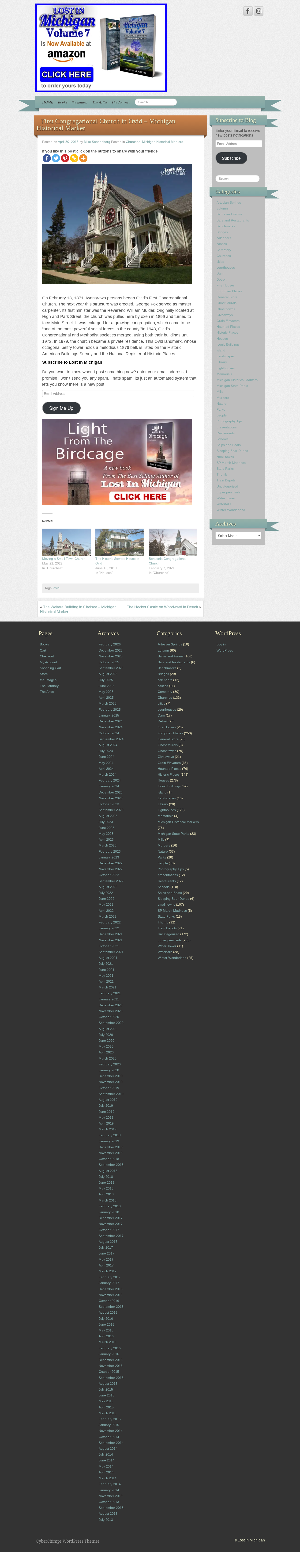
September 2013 (111, 1508)
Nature (222, 403)
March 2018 (107, 1200)
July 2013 (106, 1519)
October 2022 (109, 875)
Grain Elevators (228, 321)
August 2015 (108, 1383)
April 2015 (106, 1407)
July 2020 (106, 1035)
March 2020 (107, 1058)
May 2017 (106, 1259)
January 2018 (109, 1212)
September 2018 (111, 1165)
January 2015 (109, 1425)
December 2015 (111, 1360)
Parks (221, 409)
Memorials (224, 374)
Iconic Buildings (228, 344)
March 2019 (107, 1129)
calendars (224, 238)
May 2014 (106, 1466)
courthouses (226, 267)
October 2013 (109, 1502)
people (222, 415)
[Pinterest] (65, 158)
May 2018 (106, 1188)
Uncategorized (227, 486)
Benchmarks (226, 226)
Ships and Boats (229, 445)
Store (44, 674)
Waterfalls (224, 504)
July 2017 (106, 1247)
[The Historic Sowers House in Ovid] (119, 542)
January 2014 (109, 1490)
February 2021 (110, 993)
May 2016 (106, 1330)
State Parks (225, 468)
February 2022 (110, 922)
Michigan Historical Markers (162, 142)
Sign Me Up (61, 407)
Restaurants (226, 433)
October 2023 (109, 804)
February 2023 (110, 851)
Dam (220, 273)
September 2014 (111, 1443)
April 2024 (106, 768)
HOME (47, 101)
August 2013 (108, 1513)
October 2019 (109, 1088)
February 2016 (110, 1348)
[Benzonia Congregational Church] (173, 542)
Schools (222, 439)
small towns (225, 457)
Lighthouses (226, 368)
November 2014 (111, 1431)
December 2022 (111, 863)
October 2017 (109, 1230)
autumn (222, 208)
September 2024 (111, 739)
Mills (220, 391)
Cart (43, 650)
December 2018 (111, 1147)
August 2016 (108, 1312)
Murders (223, 398)
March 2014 (107, 1478)
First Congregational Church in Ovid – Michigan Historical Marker (106, 124)
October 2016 (109, 1301)
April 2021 (106, 981)
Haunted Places (228, 326)
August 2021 (108, 958)
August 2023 (108, 816)
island (221, 350)
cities (220, 261)
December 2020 (111, 1005)
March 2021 (107, 987)
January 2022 (109, 928)
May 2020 (106, 1046)
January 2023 (109, 857)
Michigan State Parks (232, 386)
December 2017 (111, 1218)
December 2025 (111, 650)
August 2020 (108, 1029)
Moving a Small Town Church (63, 559)
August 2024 (108, 745)
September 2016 (111, 1306)
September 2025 (111, 668)
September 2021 (111, 952)
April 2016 (106, 1336)
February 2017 (110, 1277)
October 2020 (109, 1017)
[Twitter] (56, 158)
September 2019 (111, 1094)
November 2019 (111, 1082)
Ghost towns (226, 309)
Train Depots (226, 480)
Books (62, 101)
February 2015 (110, 1419)
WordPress (225, 650)
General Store (227, 297)
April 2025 (106, 697)
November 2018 (111, 1153)
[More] (83, 158)
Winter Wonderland (231, 510)
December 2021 (111, 934)
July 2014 (106, 1454)
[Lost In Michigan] (101, 48)
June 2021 (106, 970)
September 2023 (111, 810)
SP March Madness (231, 463)
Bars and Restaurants (233, 220)
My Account (48, 662)
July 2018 (106, 1176)
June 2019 (106, 1111)
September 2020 (111, 1023)
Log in (221, 644)
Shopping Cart (50, 668)
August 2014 (108, 1448)
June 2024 (106, 757)
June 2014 (106, 1460)
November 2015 (111, 1366)
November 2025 (111, 656)
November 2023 (111, 798)
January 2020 (109, 1070)
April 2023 (106, 839)
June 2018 (106, 1182)
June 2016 (106, 1324)
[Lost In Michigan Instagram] (258, 11)
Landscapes (226, 356)
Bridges (222, 232)
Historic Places (227, 332)
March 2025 (107, 703)
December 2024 (111, 721)
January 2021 (109, 999)
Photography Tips (230, 421)
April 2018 (106, 1194)
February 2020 (110, 1064)
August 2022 (108, 887)
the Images (80, 101)
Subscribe (231, 158)
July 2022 (106, 893)
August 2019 (108, 1100)
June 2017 (106, 1253)
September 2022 (111, 881)
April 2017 (106, 1265)
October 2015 (109, 1371)
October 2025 (109, 662)
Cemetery (224, 250)
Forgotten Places (229, 291)
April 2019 (106, 1123)
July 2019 (106, 1105)
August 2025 (108, 674)
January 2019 (109, 1141)
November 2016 (111, 1295)
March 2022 (107, 916)
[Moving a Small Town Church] (66, 542)
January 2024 (109, 786)
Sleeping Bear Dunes (232, 451)
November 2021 (111, 940)
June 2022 (106, 898)
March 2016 (107, 1342)
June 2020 (106, 1040)
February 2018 (110, 1206)
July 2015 (106, 1389)
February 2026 (110, 644)
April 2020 (106, 1052)
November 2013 (111, 1496)
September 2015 (111, 1378)
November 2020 (111, 1011)
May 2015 (106, 1401)
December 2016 (111, 1289)
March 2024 (107, 774)
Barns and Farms (229, 214)
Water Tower (226, 498)
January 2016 (109, 1354)
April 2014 (106, 1472)
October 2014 (109, 1437)
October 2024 (109, 733)
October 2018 (109, 1159)
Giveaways (225, 315)
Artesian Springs (229, 202)
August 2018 (108, 1171)
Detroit (221, 279)
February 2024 (110, 780)
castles (222, 244)
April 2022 (106, 910)
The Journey (121, 101)
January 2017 (109, 1283)
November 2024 (111, 727)
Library (222, 362)
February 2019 (110, 1135)
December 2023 (111, 792)
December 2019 (111, 1076)
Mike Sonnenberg (97, 142)
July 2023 (106, 822)
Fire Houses (226, 285)
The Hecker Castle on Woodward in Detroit (162, 607)
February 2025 (110, 709)
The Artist (99, 101)
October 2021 (109, 946)
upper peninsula (228, 492)
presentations (227, 427)
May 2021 (106, 975)
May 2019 (106, 1117)
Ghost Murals (226, 303)
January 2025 (109, 715)
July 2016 (106, 1318)
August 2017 (108, 1241)
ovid (56, 588)
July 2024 (106, 751)
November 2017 (111, 1224)
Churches (133, 142)
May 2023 (106, 833)
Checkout (47, 656)
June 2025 (106, 686)
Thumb (222, 474)
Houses (222, 338)
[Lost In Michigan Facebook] (248, 11)
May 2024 (106, 763)
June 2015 (106, 1395)
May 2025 (106, 692)
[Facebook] (47, 158)
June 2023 (106, 828)
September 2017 (111, 1236)
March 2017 (107, 1271)
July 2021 (106, 963)
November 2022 (111, 869)
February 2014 (110, 1484)
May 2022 (106, 904)
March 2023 (107, 845)
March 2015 (107, 1413)
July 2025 (106, 680)
